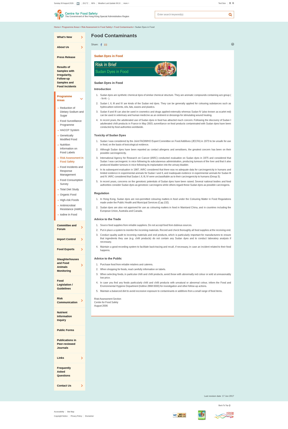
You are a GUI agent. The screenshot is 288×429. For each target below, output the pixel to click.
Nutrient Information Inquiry (64, 316)
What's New (63, 37)
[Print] (232, 44)
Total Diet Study (69, 189)
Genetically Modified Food (68, 137)
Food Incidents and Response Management (71, 171)
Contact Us (62, 385)
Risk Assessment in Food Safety (96, 27)
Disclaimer (89, 416)
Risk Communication (65, 300)
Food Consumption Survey (71, 182)
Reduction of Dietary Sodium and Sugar (72, 111)
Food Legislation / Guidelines (65, 284)
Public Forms (65, 330)
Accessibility (59, 412)
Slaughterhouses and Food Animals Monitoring (66, 265)
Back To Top (223, 405)
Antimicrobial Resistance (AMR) (71, 207)
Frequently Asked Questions (64, 371)
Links (59, 357)
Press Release (66, 57)
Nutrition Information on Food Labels (68, 148)
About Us (61, 47)
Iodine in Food (68, 214)
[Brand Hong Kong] (224, 415)
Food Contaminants (123, 27)
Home (57, 27)
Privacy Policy (76, 416)
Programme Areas (70, 27)
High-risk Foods (69, 200)
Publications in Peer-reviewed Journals (66, 344)
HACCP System (69, 130)
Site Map (70, 412)
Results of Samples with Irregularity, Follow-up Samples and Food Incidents (66, 77)
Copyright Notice (61, 416)
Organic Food (68, 194)
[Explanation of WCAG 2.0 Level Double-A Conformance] (179, 415)
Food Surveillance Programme (71, 122)
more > (126, 3)
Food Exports (64, 249)
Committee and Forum (65, 227)
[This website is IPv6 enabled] (202, 415)
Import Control (65, 239)
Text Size (222, 3)
